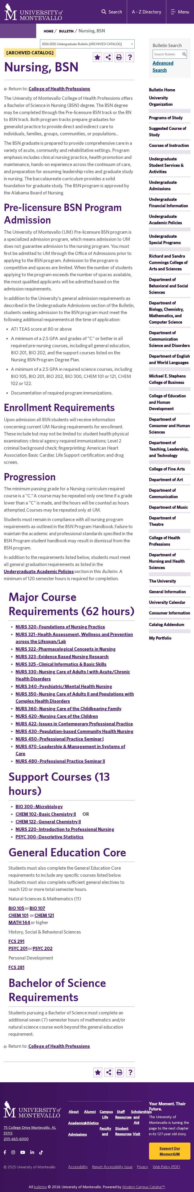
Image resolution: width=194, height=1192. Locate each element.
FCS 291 (16, 941)
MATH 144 (19, 922)
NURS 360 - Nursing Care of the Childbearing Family (68, 708)
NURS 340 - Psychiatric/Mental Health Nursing (64, 686)
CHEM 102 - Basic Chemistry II (46, 814)
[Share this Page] (108, 57)
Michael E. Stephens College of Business (167, 379)
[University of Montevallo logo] (33, 11)
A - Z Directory (146, 11)
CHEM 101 (18, 915)
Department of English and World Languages (169, 359)
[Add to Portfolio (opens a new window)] (97, 57)
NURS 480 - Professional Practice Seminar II (60, 761)
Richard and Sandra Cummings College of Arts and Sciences (168, 262)
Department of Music (168, 507)
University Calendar (167, 602)
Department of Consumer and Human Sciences (169, 425)
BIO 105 (16, 908)
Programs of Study (166, 117)
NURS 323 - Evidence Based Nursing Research (62, 656)
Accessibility (78, 1167)
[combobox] (87, 43)
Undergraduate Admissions (163, 185)
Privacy (142, 1167)
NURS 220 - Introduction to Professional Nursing (65, 829)
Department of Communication (163, 493)
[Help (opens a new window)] (129, 57)
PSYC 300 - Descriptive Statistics (50, 836)
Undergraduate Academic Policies (39, 571)
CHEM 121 (44, 915)
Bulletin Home (162, 89)
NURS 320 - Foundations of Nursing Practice (60, 626)
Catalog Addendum (166, 624)
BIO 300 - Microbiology (39, 806)
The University (162, 580)
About (74, 1111)
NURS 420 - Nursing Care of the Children (57, 716)
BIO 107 (37, 908)
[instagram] (13, 1152)
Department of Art (166, 479)
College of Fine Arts (167, 468)
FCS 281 (16, 967)
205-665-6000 (16, 1139)
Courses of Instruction (169, 145)
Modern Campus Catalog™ (143, 1187)
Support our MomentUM (169, 1151)
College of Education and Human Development (167, 402)
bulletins (40, 1187)
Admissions (77, 1134)
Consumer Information (169, 612)
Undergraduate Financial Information (168, 202)
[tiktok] (41, 1152)
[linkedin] (32, 1152)
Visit (136, 1134)
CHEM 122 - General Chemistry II (48, 821)
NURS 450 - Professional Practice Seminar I (60, 738)
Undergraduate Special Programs (165, 239)
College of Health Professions (59, 88)
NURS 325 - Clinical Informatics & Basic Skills (61, 664)
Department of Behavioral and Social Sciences (168, 286)
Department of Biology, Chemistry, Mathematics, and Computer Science (166, 312)
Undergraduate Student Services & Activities (166, 165)
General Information (167, 591)
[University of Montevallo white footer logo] (32, 1112)
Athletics (91, 1123)
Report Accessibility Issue (112, 1167)
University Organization (161, 101)
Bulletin (66, 31)
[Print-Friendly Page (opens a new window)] (119, 57)
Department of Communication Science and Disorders (169, 339)
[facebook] (5, 1152)
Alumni (90, 1111)
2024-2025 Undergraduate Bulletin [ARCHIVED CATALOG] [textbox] (82, 44)
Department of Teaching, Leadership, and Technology (169, 449)
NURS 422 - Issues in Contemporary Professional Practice (74, 723)
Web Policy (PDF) (166, 1167)
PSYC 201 (18, 948)
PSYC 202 (43, 948)
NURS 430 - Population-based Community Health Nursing (74, 731)
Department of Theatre (162, 521)
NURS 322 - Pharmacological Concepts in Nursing (66, 649)
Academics (77, 1123)
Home (48, 31)
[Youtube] (22, 1152)
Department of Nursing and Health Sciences (167, 561)
